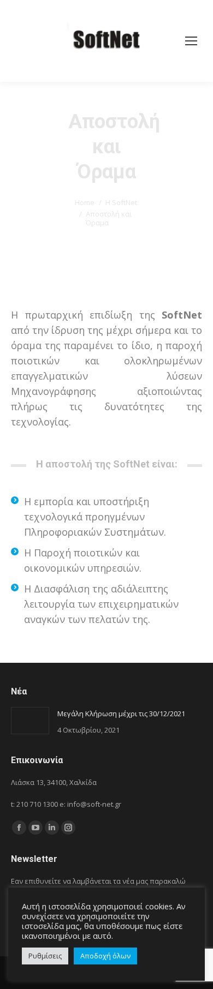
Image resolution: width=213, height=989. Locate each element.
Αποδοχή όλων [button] (105, 956)
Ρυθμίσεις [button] (45, 956)
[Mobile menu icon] (191, 41)
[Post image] (30, 720)
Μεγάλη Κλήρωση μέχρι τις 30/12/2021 (121, 713)
